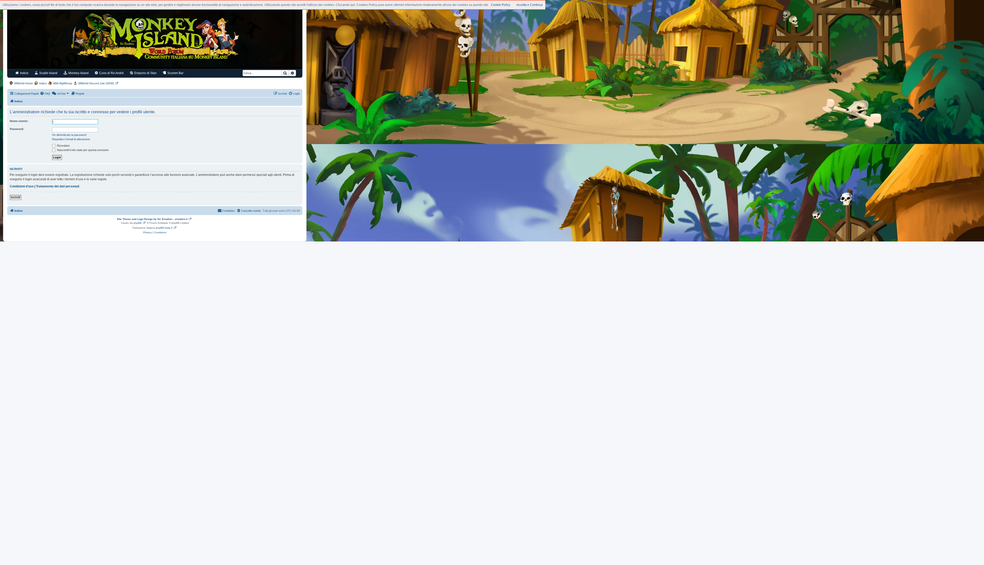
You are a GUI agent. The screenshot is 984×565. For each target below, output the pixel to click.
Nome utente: (19, 121)
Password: (17, 128)
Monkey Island (78, 73)
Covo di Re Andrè (111, 73)
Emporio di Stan (145, 73)
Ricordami (62, 145)
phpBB (138, 222)
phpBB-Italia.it (164, 227)
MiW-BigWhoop (62, 83)
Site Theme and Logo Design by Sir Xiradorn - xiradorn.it (152, 219)
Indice (23, 73)
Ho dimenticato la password (69, 134)
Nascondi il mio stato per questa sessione (82, 150)
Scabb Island (47, 73)
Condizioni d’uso (22, 186)
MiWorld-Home (23, 83)
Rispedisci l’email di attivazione (71, 139)
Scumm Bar (175, 73)
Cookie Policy (500, 5)
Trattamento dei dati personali (57, 186)
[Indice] (154, 37)
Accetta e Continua (529, 5)
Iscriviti (15, 197)
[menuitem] (45, 93)
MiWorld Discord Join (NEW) (96, 83)
